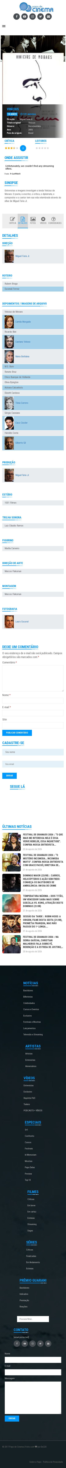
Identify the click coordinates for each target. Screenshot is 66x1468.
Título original (14, 122)
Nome (6, 695)
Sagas (30, 1230)
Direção (11, 119)
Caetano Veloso (22, 341)
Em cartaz (31, 1211)
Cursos (28, 1142)
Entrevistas (30, 1060)
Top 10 (28, 1180)
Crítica (12, 223)
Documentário (34, 126)
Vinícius (13, 109)
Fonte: (7, 174)
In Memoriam (30, 1154)
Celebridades (29, 1003)
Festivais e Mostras (32, 1022)
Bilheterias (28, 996)
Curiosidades (53, 223)
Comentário (9, 662)
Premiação (24, 1300)
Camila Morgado (23, 321)
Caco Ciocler (21, 422)
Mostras (28, 1161)
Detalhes (22, 223)
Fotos (33, 223)
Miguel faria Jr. (22, 475)
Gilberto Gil (20, 442)
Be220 (44, 1446)
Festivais (29, 1148)
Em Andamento (33, 1262)
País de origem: (14, 133)
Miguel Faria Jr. (26, 119)
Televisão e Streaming (33, 1034)
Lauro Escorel (22, 621)
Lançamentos (29, 1028)
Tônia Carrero (21, 402)
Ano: (9, 129)
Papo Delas (30, 1167)
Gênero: (11, 126)
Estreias (31, 1218)
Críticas (30, 1199)
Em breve (31, 1205)
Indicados (24, 1294)
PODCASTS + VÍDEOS (33, 1110)
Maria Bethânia (22, 356)
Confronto (29, 1136)
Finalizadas (31, 1256)
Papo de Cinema (16, 1446)
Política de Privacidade (53, 1462)
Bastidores (28, 990)
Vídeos (43, 223)
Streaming (32, 1224)
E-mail (6, 707)
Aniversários (30, 1066)
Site (4, 719)
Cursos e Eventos (31, 1009)
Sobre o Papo (35, 1462)
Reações (23, 1306)
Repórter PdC (29, 1098)
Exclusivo (27, 1015)
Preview (28, 1173)
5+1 (26, 1129)
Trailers (27, 1104)
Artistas (29, 1053)
